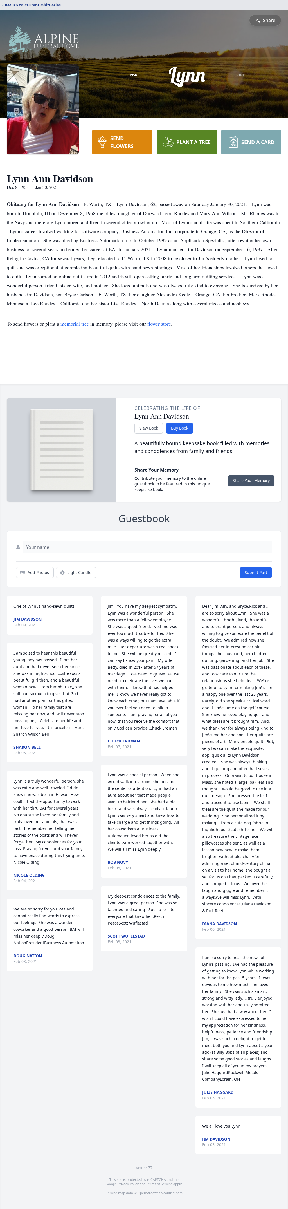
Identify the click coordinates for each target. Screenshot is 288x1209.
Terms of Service (159, 1184)
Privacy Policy (128, 1184)
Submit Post (256, 572)
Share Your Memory (251, 480)
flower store (159, 323)
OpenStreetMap (150, 1193)
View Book (148, 428)
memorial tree (74, 323)
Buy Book (179, 428)
